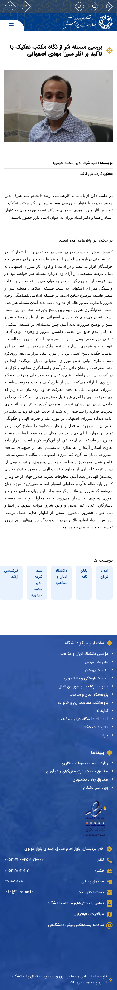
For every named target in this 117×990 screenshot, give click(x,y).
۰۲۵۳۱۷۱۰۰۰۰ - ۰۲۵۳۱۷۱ (24, 859)
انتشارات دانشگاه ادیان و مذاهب (83, 719)
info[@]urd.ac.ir (18, 892)
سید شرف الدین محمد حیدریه (36, 583)
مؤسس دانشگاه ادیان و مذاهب (84, 654)
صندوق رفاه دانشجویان (90, 779)
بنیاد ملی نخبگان (95, 788)
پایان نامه (83, 574)
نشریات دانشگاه (96, 727)
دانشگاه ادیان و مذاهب (61, 577)
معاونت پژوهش (96, 670)
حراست (102, 735)
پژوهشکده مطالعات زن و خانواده (83, 703)
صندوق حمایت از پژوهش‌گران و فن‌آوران (77, 771)
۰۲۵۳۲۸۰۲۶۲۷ (16, 870)
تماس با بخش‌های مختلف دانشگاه (76, 903)
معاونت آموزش (96, 662)
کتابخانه (102, 711)
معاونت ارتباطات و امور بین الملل (83, 686)
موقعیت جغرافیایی (88, 914)
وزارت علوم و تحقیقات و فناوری (84, 763)
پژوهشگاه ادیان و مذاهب (89, 694)
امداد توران (104, 574)
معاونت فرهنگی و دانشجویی (86, 678)
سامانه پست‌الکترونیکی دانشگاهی (76, 925)
